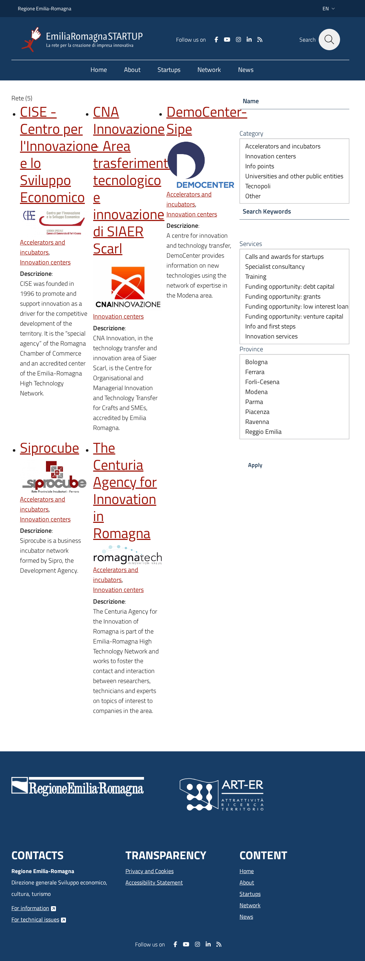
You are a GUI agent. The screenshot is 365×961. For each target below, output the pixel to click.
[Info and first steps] (294, 326)
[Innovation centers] (294, 156)
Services (251, 243)
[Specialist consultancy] (294, 267)
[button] (329, 8)
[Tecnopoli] (294, 186)
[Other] (294, 196)
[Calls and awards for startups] (294, 257)
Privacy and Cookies (149, 871)
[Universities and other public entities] (294, 176)
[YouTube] (227, 39)
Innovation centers (45, 262)
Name (251, 101)
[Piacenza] (294, 412)
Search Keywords (267, 211)
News (246, 916)
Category (251, 133)
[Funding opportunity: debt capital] (294, 287)
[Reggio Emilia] (294, 432)
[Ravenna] (294, 422)
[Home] (85, 39)
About (247, 882)
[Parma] (294, 402)
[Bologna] (294, 362)
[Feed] (260, 39)
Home (247, 871)
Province (251, 349)
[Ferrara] (294, 372)
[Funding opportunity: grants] (294, 296)
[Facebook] (216, 39)
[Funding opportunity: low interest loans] (294, 306)
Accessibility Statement (154, 882)
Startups (250, 893)
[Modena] (294, 392)
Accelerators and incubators (42, 247)
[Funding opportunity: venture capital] (294, 316)
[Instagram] (238, 39)
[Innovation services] (294, 336)
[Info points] (294, 166)
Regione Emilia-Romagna (44, 8)
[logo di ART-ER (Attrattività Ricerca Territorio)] (221, 793)
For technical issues (35, 919)
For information (30, 908)
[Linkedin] (249, 39)
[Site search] (329, 39)
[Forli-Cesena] (294, 382)
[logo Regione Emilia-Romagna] (77, 786)
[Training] (294, 277)
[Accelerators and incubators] (294, 146)
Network (250, 905)
